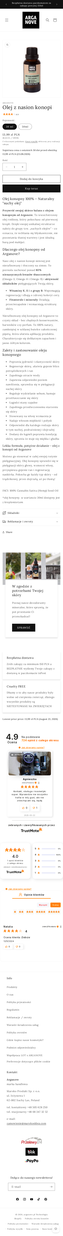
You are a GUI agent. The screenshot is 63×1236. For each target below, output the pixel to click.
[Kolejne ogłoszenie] (56, 4)
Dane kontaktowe (50, 1229)
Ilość (5, 160)
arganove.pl (29, 1214)
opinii (40, 740)
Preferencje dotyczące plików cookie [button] (28, 1061)
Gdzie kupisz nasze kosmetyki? (25, 1040)
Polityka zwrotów (17, 1032)
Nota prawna (32, 1229)
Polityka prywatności (19, 1002)
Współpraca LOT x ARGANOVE (25, 1055)
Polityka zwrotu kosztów (37, 1218)
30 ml (9, 126)
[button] (6, 20)
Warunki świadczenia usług (23, 1024)
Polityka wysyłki (15, 1229)
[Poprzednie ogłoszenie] (6, 4)
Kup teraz (31, 188)
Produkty (12, 987)
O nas (10, 994)
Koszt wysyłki (31, 141)
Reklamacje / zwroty (19, 1017)
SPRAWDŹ (23, 627)
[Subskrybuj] (51, 1187)
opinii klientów (15, 862)
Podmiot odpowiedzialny (21, 1047)
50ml (25, 126)
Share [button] (9, 532)
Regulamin (13, 1009)
